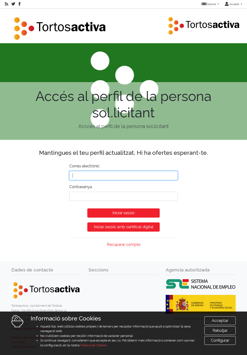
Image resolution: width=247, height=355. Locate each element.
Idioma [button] (211, 4)
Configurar (220, 340)
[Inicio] (59, 25)
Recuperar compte (123, 244)
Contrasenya (80, 187)
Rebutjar (220, 330)
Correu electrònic (84, 166)
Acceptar (220, 320)
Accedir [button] (234, 4)
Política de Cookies (93, 345)
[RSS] (6, 4)
